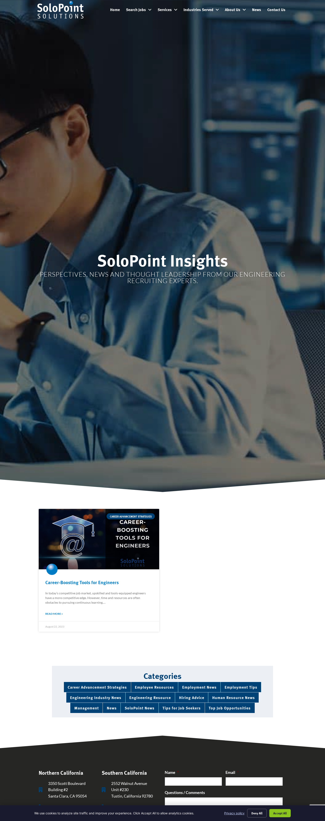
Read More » (54, 613)
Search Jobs (140, 11)
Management (86, 708)
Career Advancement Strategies (97, 687)
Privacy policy (234, 813)
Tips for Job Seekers (181, 708)
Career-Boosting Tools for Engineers (82, 582)
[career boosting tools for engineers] (99, 539)
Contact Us (278, 11)
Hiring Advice (191, 697)
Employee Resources (154, 687)
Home (116, 11)
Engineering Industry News (95, 697)
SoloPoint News (140, 708)
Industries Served (203, 11)
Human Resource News (233, 697)
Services (169, 11)
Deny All (256, 813)
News (258, 11)
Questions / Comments (185, 792)
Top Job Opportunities (230, 708)
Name (172, 772)
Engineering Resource (150, 697)
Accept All (280, 813)
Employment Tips (241, 687)
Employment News (199, 687)
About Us (237, 11)
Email (232, 772)
